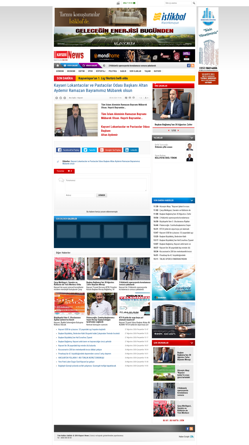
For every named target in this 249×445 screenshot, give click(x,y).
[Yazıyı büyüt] (146, 98)
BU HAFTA (174, 420)
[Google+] (64, 98)
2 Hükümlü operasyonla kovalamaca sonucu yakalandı (132, 64)
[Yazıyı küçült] (140, 98)
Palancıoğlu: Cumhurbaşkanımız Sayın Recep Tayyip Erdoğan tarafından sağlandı (172, 227)
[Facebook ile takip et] (188, 65)
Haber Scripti (184, 436)
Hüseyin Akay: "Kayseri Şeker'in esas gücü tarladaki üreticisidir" (171, 208)
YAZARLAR (158, 138)
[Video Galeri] (90, 65)
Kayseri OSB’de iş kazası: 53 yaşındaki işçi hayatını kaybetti (81, 329)
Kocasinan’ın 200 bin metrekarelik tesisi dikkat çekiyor (80, 349)
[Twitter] (60, 98)
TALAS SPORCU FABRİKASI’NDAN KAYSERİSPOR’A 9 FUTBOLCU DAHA (170, 260)
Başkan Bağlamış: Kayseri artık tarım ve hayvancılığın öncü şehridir (84, 341)
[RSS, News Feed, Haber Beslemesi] (192, 65)
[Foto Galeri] (71, 65)
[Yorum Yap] (126, 98)
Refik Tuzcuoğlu (163, 146)
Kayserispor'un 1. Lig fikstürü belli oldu (103, 78)
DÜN (182, 420)
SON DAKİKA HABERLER (163, 200)
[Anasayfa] (58, 65)
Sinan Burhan (166, 156)
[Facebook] (56, 98)
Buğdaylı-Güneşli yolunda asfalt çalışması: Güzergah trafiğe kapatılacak (87, 366)
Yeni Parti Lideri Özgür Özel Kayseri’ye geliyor (76, 362)
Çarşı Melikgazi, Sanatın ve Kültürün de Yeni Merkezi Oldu (172, 212)
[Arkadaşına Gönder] (130, 98)
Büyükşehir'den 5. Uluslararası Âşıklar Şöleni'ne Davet (171, 223)
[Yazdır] (133, 98)
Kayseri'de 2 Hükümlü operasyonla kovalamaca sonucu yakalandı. (134, 286)
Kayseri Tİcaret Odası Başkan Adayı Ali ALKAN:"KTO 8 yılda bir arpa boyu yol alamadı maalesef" (134, 321)
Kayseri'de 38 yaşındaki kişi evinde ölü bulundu (77, 345)
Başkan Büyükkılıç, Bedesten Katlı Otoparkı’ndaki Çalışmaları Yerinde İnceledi (89, 333)
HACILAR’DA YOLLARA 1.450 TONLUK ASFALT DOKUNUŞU (81, 358)
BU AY (165, 420)
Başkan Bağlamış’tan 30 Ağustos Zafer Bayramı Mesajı (172, 215)
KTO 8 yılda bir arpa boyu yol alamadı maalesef (171, 230)
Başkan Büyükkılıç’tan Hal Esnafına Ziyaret (75, 337)
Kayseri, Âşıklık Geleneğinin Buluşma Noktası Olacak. (68, 321)
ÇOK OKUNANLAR (161, 343)
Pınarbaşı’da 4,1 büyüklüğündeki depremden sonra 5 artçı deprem (84, 354)
